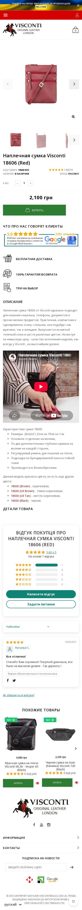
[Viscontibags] (22, 29)
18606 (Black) (19, 500)
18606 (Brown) (20, 486)
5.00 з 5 (51, 552)
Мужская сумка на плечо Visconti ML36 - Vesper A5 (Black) (21, 766)
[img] (14, 642)
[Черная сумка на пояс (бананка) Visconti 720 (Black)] (60, 734)
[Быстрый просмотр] (37, 783)
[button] (56, 169)
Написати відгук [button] (41, 594)
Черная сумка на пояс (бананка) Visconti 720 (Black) (60, 766)
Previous (6, 748)
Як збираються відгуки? (18, 695)
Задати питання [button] (41, 604)
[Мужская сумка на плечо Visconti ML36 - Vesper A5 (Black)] (21, 735)
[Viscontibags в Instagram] (49, 825)
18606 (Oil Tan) (21, 496)
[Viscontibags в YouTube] (41, 825)
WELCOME (41, 6)
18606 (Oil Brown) (22, 491)
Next (74, 140)
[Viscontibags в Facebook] (34, 825)
